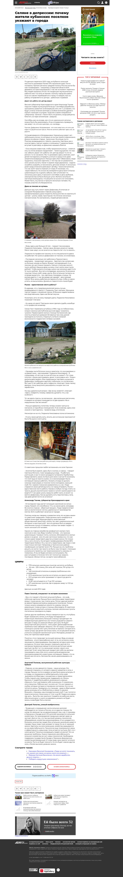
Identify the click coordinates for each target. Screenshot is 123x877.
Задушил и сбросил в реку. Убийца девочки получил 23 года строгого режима (92, 105)
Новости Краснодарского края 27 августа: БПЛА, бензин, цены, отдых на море (92, 82)
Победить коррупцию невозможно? (43, 759)
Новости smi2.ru (21, 836)
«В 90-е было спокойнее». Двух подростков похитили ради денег (96, 137)
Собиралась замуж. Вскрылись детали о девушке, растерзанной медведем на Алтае (95, 157)
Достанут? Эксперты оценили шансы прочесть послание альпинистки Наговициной (97, 144)
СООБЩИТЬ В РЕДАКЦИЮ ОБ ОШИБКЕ (85, 844)
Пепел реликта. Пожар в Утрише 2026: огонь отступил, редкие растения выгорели (93, 90)
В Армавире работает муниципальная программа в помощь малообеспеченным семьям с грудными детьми (28, 810)
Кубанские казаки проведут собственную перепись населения (62, 797)
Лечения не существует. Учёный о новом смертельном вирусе (96, 149)
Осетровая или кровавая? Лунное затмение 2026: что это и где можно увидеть (92, 113)
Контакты (45, 844)
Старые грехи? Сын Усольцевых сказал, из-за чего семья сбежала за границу (96, 125)
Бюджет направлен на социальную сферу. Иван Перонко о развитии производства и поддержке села (57, 804)
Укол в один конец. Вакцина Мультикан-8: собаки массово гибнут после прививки (93, 97)
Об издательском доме (36, 842)
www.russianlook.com (21, 72)
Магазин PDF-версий (69, 842)
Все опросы (92, 68)
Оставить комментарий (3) (61, 766)
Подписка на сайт (34, 844)
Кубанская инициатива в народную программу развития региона (32, 803)
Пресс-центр (49, 842)
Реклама (58, 842)
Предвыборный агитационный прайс (61, 844)
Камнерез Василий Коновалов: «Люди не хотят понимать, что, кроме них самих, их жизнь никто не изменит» (51, 752)
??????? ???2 (81, 164)
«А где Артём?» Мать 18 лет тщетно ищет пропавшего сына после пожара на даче (96, 131)
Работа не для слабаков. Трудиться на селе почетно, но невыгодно (32, 797)
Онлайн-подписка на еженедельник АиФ (89, 842)
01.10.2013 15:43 (19, 8)
